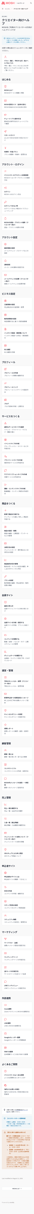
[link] (17, 63)
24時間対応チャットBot (17, 1111)
